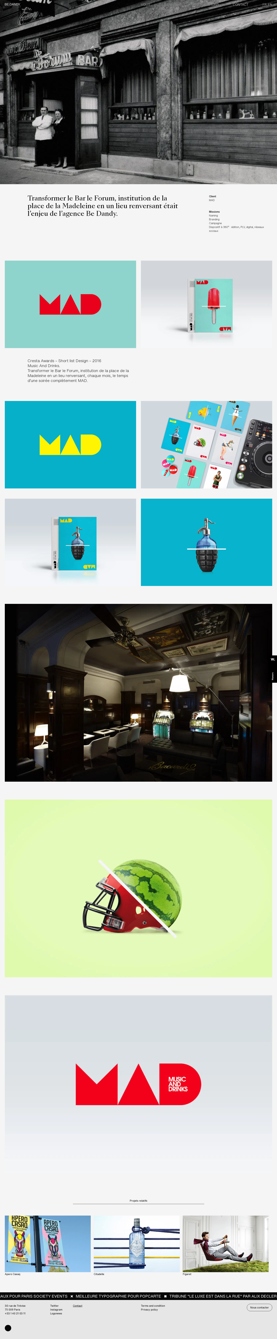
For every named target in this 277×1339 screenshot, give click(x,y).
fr (265, 4)
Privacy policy (149, 1310)
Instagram (56, 1310)
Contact (240, 4)
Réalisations (207, 4)
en (270, 4)
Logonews (56, 1313)
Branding (173, 4)
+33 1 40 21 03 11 (15, 1313)
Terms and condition (153, 1306)
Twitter (54, 1306)
